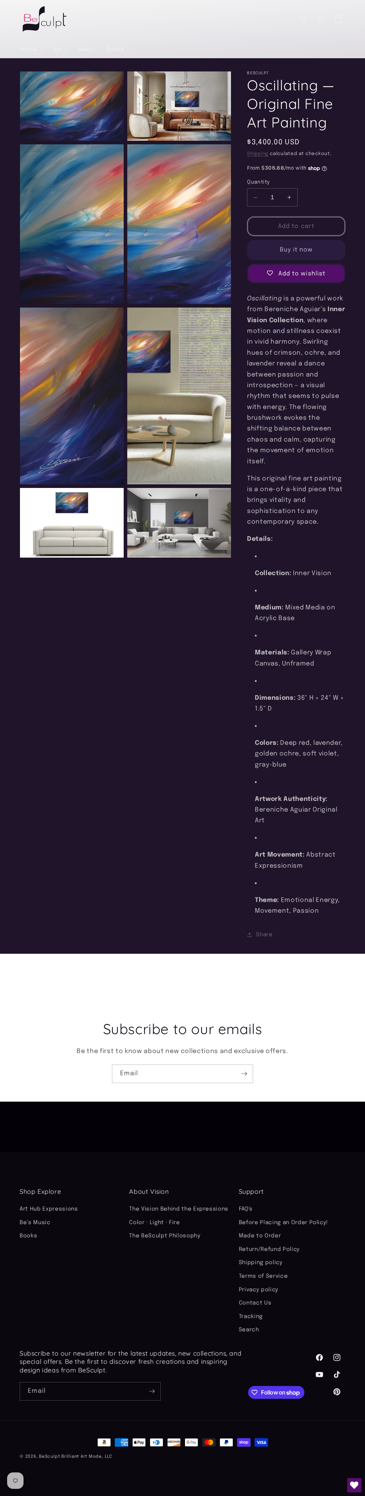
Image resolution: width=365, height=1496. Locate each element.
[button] (303, 19)
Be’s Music (35, 1223)
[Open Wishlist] (354, 1485)
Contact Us (255, 1303)
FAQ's (246, 1209)
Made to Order (260, 1236)
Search (249, 1330)
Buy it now (296, 250)
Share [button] (264, 935)
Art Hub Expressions (49, 1209)
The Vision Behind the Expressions (178, 1209)
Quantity (258, 182)
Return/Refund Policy (269, 1249)
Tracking (251, 1317)
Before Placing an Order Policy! (283, 1223)
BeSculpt (49, 1456)
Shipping (257, 153)
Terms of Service (263, 1276)
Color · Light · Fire (154, 1223)
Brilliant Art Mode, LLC (86, 1456)
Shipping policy (261, 1263)
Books (28, 1236)
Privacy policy (258, 1290)
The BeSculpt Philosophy (164, 1236)
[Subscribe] (244, 1073)
